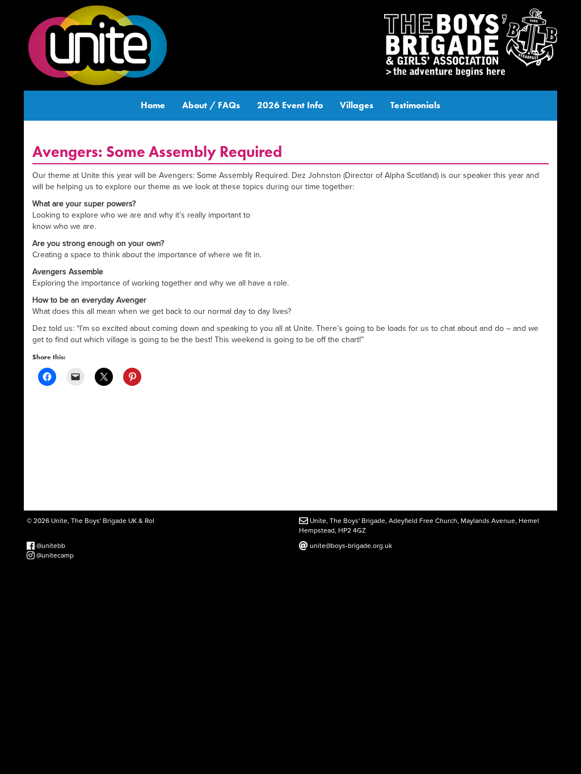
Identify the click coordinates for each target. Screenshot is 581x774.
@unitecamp (54, 555)
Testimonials (415, 105)
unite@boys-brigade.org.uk (350, 546)
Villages (356, 105)
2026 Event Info (290, 105)
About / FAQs (211, 105)
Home (153, 105)
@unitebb (50, 546)
